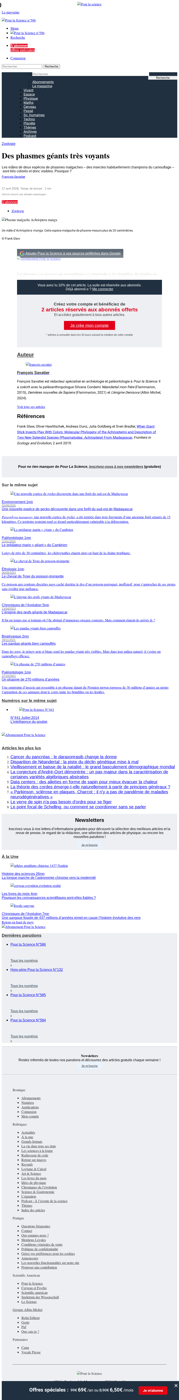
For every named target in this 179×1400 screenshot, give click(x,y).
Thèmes (30, 127)
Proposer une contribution (39, 1267)
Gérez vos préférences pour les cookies (48, 1253)
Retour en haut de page (18, 922)
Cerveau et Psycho (34, 1288)
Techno (29, 119)
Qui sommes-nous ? (35, 1235)
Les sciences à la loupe (37, 1150)
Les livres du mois (33, 1178)
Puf (23, 1326)
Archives (30, 131)
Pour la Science (32, 1283)
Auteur (25, 355)
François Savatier (13, 177)
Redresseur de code (34, 1155)
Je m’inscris (89, 844)
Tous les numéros (24, 960)
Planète (29, 123)
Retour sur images (33, 1159)
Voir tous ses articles (31, 406)
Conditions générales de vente (41, 1244)
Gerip (25, 1322)
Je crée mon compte (89, 325)
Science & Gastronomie (37, 1191)
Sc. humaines (34, 115)
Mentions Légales (33, 1239)
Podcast (30, 136)
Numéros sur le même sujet (29, 700)
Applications (30, 1107)
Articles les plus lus (21, 748)
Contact (26, 1230)
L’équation (28, 1196)
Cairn (25, 1347)
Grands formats (31, 1141)
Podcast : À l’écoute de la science (44, 1201)
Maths (28, 103)
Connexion (18, 58)
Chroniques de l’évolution (39, 1187)
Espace (29, 94)
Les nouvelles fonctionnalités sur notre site (50, 1262)
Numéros (27, 1102)
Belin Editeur (30, 1317)
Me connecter (102, 289)
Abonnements (43, 82)
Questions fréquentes (35, 1226)
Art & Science (31, 1173)
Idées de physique (33, 1182)
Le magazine (42, 86)
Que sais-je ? (30, 1331)
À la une (27, 1137)
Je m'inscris (89, 1066)
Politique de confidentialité (39, 1249)
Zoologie (8, 144)
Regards (27, 1164)
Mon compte (30, 1116)
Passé (28, 111)
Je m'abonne (153, 1390)
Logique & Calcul (33, 1169)
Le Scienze (29, 1301)
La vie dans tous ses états (38, 1146)
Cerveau (30, 107)
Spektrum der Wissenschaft (40, 1297)
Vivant (28, 90)
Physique (31, 98)
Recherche (17, 37)
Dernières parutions (21, 935)
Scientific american (34, 1292)
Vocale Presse (31, 1352)
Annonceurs (29, 1258)
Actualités (28, 1132)
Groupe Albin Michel (27, 1309)
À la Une (10, 856)
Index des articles (33, 1210)
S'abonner (10, 202)
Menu (14, 28)
